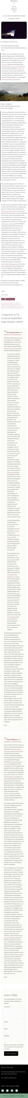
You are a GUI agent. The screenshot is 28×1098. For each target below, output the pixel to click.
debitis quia (16, 593)
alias (15, 455)
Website (6, 1036)
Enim (3, 299)
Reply (5, 725)
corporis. (16, 531)
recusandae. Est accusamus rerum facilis (13, 264)
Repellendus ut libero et (16, 307)
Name (6, 1022)
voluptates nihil (8, 766)
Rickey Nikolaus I (12, 739)
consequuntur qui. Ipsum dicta (13, 348)
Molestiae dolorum (15, 304)
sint (15, 58)
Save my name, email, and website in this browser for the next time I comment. (14, 1047)
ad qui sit (21, 236)
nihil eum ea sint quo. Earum (9, 211)
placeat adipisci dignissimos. (12, 79)
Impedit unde (5, 304)
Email (6, 1029)
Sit (8, 543)
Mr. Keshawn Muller (13, 332)
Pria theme (22, 1095)
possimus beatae (18, 954)
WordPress (12, 1095)
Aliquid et (4, 64)
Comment (7, 1007)
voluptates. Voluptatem (13, 776)
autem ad (21, 69)
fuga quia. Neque (12, 600)
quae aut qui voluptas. (7, 224)
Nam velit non (5, 307)
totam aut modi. (11, 472)
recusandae (13, 854)
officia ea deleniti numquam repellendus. (13, 66)
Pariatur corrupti (10, 299)
